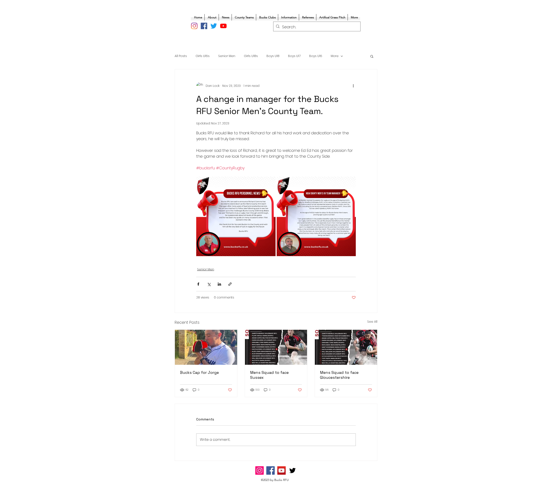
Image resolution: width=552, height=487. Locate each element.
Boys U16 (315, 56)
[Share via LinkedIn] (219, 284)
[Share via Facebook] (198, 284)
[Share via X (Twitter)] (209, 284)
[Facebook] (204, 26)
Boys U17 (294, 56)
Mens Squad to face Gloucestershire (339, 375)
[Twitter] (213, 26)
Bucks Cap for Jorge (199, 372)
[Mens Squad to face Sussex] (276, 347)
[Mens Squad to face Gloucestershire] (346, 347)
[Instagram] (194, 26)
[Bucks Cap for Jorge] (206, 347)
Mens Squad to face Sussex (269, 375)
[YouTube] (223, 26)
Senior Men (226, 56)
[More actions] (353, 85)
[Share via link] (230, 284)
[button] (372, 56)
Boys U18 (273, 56)
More (335, 56)
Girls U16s (203, 56)
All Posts (181, 56)
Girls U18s (251, 56)
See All (372, 321)
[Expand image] (236, 216)
